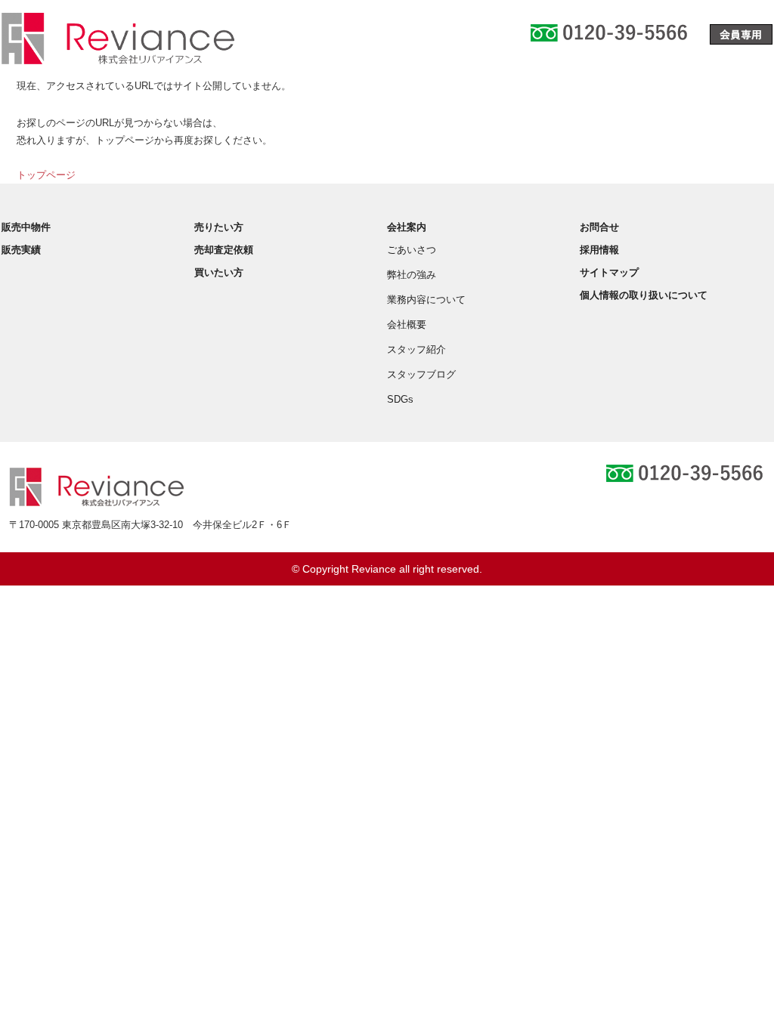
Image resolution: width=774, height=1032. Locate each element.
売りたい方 (218, 227)
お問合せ (599, 227)
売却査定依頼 (223, 249)
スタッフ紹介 (416, 349)
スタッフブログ (421, 374)
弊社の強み (411, 274)
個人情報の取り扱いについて (643, 295)
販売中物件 (26, 227)
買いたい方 (218, 272)
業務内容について (426, 299)
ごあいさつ (411, 249)
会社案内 (406, 227)
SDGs (400, 399)
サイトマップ (609, 272)
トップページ (46, 175)
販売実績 (21, 249)
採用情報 (599, 249)
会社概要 (406, 324)
